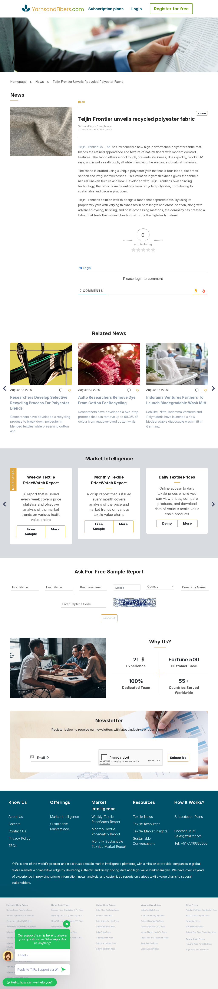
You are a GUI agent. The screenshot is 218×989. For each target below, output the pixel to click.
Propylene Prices (192, 944)
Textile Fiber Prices (209, 932)
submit (109, 618)
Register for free (171, 8)
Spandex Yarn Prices (209, 910)
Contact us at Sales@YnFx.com (188, 833)
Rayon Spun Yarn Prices (149, 943)
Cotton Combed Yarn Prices (106, 943)
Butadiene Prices (192, 916)
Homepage (18, 82)
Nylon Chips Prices (58, 916)
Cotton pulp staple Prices (150, 910)
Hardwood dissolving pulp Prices (152, 916)
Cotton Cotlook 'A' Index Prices (107, 921)
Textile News (143, 816)
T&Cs (13, 846)
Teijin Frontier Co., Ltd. (94, 147)
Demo (167, 523)
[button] (214, 390)
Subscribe (178, 758)
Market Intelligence (64, 816)
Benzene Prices (57, 910)
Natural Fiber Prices (193, 921)
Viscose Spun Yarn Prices (150, 949)
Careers (14, 824)
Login (136, 9)
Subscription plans (105, 9)
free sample (31, 531)
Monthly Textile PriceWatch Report (106, 831)
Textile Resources (146, 824)
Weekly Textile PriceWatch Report (106, 819)
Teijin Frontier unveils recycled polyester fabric (88, 82)
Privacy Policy (19, 838)
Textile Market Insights (150, 831)
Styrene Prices (204, 916)
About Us (16, 816)
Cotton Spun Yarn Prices (104, 938)
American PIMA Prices (104, 916)
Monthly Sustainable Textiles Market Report (109, 844)
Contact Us (17, 831)
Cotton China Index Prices (105, 927)
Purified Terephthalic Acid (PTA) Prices (20, 916)
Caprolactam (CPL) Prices (73, 910)
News (39, 82)
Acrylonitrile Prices (205, 944)
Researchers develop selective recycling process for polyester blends (39, 402)
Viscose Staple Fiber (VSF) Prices (153, 927)
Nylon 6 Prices (77, 938)
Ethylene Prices (12, 910)
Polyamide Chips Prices (74, 916)
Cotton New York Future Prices (107, 910)
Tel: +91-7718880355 (191, 843)
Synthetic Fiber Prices (193, 932)
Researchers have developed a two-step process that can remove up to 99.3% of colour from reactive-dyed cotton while (108, 416)
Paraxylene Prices (25, 910)
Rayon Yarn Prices (161, 938)
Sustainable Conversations (144, 841)
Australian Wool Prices (193, 910)
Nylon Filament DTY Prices (73, 921)
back (81, 101)
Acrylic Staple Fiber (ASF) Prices (197, 949)
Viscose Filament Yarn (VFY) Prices (153, 932)
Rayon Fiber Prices (147, 938)
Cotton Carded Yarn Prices (105, 949)
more (55, 529)
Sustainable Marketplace (59, 826)
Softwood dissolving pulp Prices (152, 921)
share (202, 113)
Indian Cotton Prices (103, 932)
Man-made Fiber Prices (195, 927)
